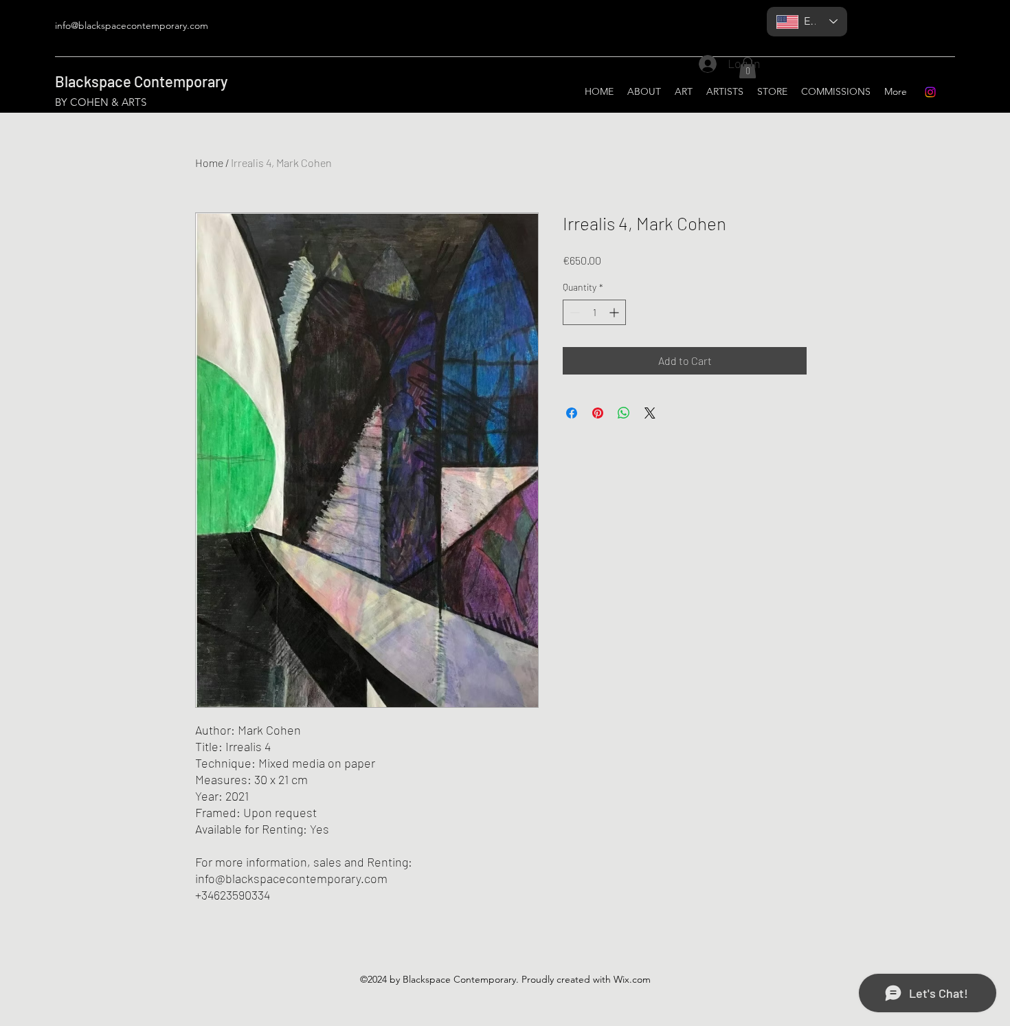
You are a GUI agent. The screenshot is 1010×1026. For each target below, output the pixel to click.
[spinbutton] (594, 312)
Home (209, 162)
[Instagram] (930, 92)
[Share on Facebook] (571, 413)
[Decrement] (573, 312)
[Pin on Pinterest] (598, 413)
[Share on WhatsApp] (624, 413)
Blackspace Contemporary (141, 81)
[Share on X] (650, 413)
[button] (747, 67)
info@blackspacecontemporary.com (131, 25)
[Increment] (615, 312)
